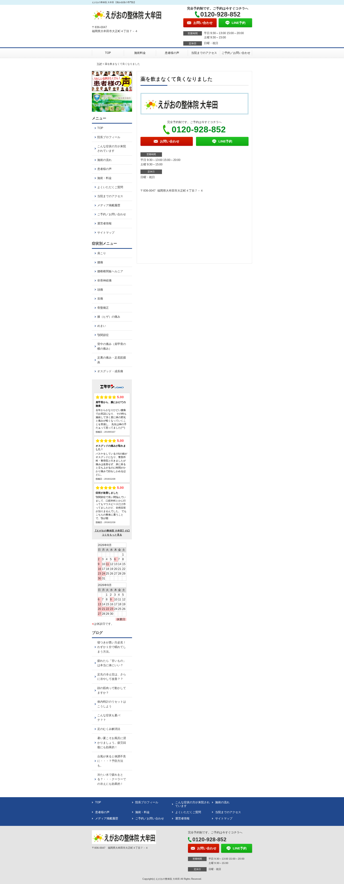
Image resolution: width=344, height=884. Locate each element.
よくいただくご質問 (110, 187)
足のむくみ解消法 (108, 728)
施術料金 (140, 52)
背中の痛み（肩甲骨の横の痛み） (111, 346)
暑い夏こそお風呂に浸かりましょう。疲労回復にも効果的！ (111, 743)
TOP (108, 52)
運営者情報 (104, 223)
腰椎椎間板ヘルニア (110, 271)
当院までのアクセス (204, 52)
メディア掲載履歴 (108, 205)
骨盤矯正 (103, 307)
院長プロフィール (108, 137)
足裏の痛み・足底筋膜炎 (111, 360)
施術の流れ (104, 159)
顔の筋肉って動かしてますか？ (111, 690)
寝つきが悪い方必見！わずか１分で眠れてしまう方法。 (111, 647)
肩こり (101, 253)
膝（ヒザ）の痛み (108, 316)
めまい (101, 325)
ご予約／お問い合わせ (236, 52)
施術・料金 (104, 178)
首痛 (100, 298)
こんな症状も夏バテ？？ (108, 717)
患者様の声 (172, 52)
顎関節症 (103, 335)
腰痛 (100, 262)
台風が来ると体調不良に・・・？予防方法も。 (111, 761)
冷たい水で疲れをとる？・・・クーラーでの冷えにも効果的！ (111, 779)
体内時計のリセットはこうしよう (111, 704)
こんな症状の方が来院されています (111, 148)
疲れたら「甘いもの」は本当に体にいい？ (111, 663)
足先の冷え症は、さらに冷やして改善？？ (111, 677)
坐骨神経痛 (104, 280)
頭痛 (100, 289)
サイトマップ (105, 232)
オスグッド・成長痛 (110, 371)
